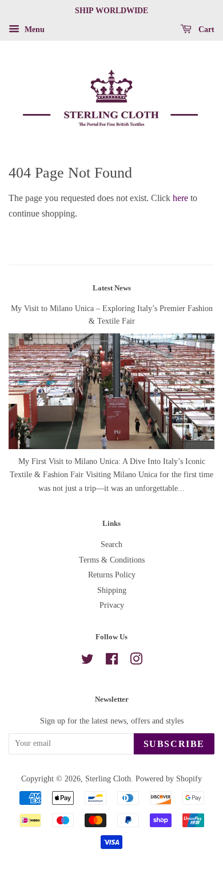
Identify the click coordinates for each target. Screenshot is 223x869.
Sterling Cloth (108, 778)
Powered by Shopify (169, 778)
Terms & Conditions (112, 560)
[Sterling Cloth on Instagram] (136, 661)
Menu (33, 29)
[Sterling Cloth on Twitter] (87, 661)
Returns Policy (112, 575)
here (180, 198)
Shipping (111, 590)
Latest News (112, 288)
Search (111, 544)
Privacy (111, 605)
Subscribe (174, 744)
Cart (205, 29)
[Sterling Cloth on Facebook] (111, 661)
